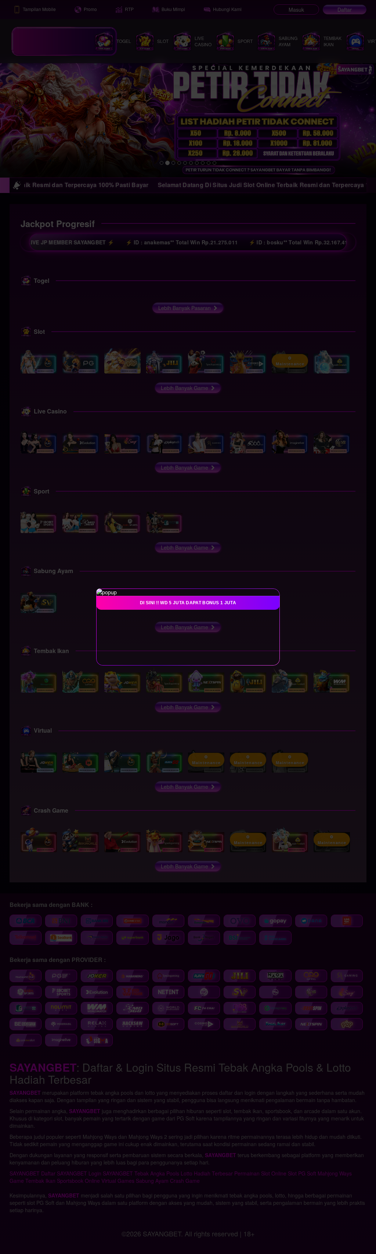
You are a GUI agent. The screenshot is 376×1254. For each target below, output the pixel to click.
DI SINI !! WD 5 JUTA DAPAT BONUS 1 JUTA (188, 602)
